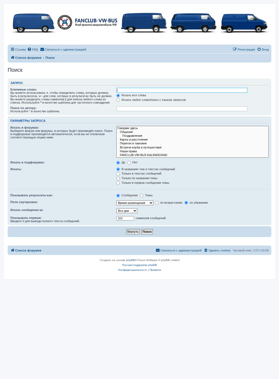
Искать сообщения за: (26, 210)
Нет (135, 162)
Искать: (16, 169)
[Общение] (192, 132)
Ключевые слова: (23, 89)
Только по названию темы (139, 178)
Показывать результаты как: (31, 195)
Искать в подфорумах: (27, 162)
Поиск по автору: (23, 108)
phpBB (130, 260)
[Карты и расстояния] (192, 140)
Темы (148, 195)
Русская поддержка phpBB (139, 264)
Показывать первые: (26, 217)
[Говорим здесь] (192, 128)
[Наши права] (192, 151)
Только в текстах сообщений (141, 173)
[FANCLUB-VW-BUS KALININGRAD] (192, 155)
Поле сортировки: (24, 202)
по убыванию (198, 202)
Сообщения (129, 195)
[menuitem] (32, 49)
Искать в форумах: (24, 127)
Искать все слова (133, 95)
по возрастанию (170, 202)
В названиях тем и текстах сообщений (148, 169)
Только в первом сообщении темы (145, 182)
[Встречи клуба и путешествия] (192, 148)
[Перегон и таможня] (192, 143)
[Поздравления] (192, 136)
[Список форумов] (139, 22)
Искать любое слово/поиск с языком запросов (153, 99)
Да (123, 162)
